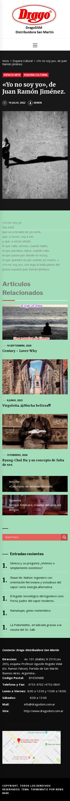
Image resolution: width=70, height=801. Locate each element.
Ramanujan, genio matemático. (30, 610)
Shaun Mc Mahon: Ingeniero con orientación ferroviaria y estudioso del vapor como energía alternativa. (35, 582)
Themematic (40, 789)
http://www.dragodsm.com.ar (43, 711)
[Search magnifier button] (64, 537)
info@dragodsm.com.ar (39, 704)
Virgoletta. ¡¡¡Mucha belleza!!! (26, 405)
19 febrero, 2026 (17, 455)
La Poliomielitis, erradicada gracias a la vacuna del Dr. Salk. (36, 627)
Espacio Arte (12, 74)
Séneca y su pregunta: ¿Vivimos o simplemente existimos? (32, 565)
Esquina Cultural (36, 74)
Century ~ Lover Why (19, 351)
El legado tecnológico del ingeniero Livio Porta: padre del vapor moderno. (37, 598)
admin (38, 102)
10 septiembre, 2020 (19, 345)
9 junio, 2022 (15, 400)
